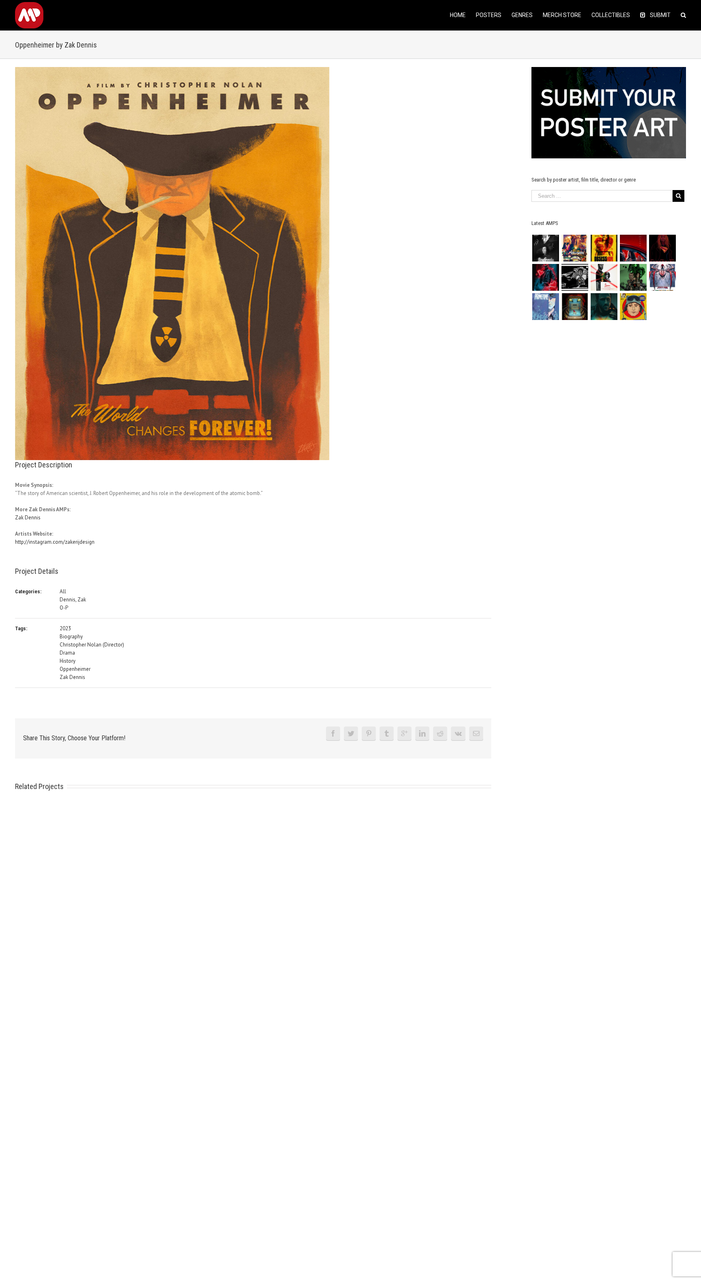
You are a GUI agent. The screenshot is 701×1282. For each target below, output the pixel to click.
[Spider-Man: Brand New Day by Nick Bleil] (662, 277)
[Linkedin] (422, 733)
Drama (67, 652)
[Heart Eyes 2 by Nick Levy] (545, 277)
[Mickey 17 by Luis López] (633, 306)
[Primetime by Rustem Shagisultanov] (545, 306)
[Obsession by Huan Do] (633, 248)
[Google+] (404, 733)
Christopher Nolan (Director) (92, 644)
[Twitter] (351, 733)
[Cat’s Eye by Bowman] (575, 306)
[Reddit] (440, 733)
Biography (71, 636)
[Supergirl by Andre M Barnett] (662, 248)
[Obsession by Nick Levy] (604, 248)
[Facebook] (333, 733)
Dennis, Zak (73, 599)
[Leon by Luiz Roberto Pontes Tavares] (604, 277)
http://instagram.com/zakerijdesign (55, 541)
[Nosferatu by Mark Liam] (545, 248)
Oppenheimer (75, 669)
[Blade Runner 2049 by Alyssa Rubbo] (604, 306)
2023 (65, 628)
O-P (64, 607)
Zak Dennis (28, 517)
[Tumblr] (387, 733)
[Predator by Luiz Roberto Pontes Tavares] (633, 277)
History (67, 660)
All (63, 591)
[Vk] (458, 733)
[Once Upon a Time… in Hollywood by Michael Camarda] (575, 248)
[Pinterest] (369, 733)
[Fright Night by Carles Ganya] (575, 277)
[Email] (476, 733)
